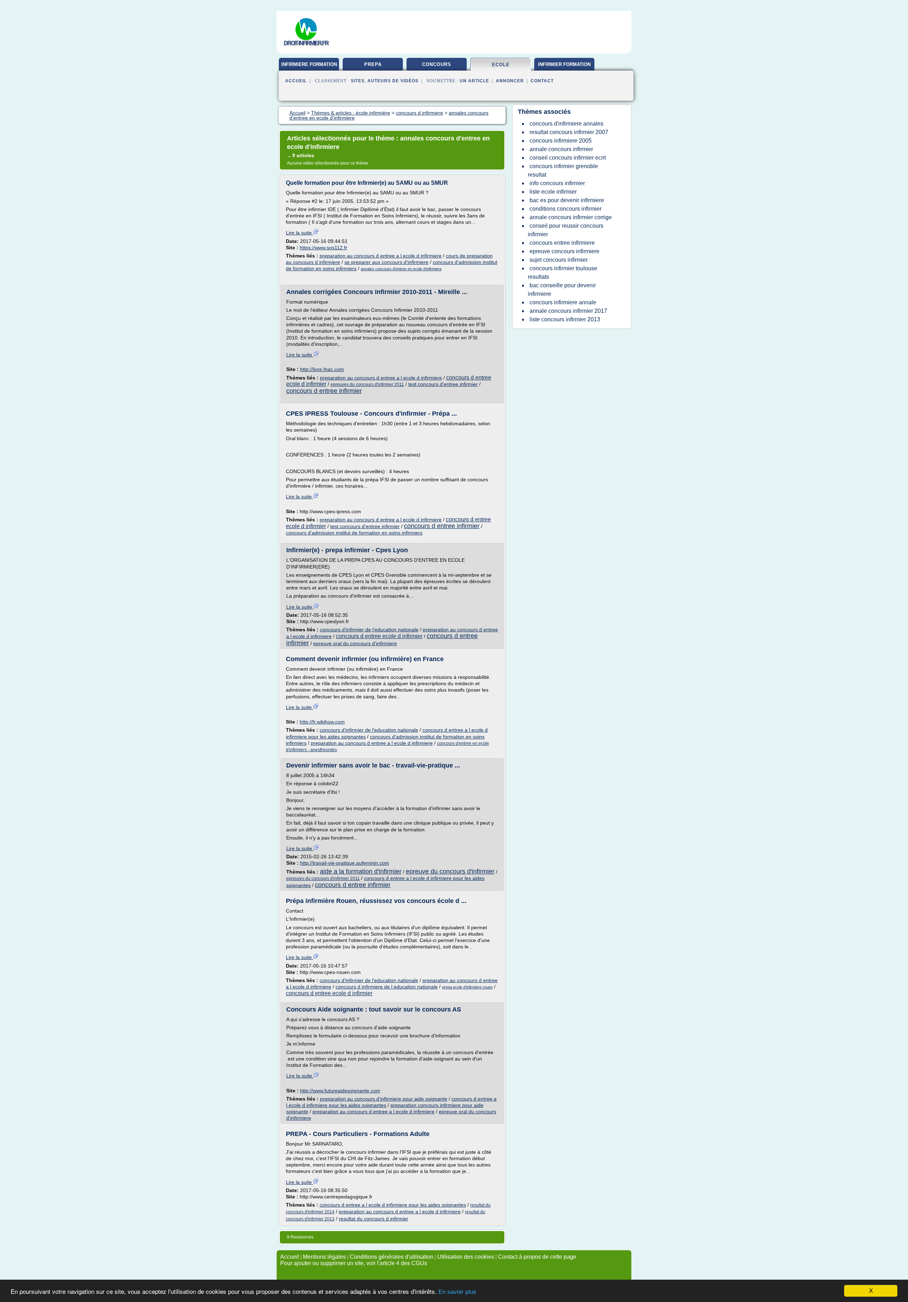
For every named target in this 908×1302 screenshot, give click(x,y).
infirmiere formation (309, 64)
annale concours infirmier (561, 149)
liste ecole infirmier (553, 192)
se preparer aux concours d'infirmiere (386, 262)
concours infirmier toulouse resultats (562, 272)
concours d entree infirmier (324, 390)
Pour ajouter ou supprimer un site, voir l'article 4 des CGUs (353, 1263)
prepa (373, 64)
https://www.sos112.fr (323, 247)
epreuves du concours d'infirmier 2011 (367, 384)
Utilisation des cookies (465, 1257)
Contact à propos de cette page (537, 1257)
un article (474, 80)
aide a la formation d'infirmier (361, 871)
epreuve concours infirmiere (564, 251)
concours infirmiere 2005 (561, 141)
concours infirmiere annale (563, 302)
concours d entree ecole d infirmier (379, 636)
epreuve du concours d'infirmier (450, 871)
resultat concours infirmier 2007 (569, 132)
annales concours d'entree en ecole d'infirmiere (401, 269)
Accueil (296, 80)
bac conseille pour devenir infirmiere (562, 289)
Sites (358, 80)
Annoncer (510, 80)
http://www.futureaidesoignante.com (340, 1090)
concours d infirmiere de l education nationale (387, 987)
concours (436, 64)
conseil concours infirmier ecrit (568, 158)
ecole (501, 64)
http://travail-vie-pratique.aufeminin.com (344, 863)
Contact (542, 80)
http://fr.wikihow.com (322, 722)
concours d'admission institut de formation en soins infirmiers (354, 533)
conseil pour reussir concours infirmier (565, 230)
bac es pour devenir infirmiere (567, 200)
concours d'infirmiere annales (566, 124)
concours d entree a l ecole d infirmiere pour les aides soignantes (393, 1205)
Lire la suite (299, 233)
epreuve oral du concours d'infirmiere (355, 643)
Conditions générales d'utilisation (391, 1257)
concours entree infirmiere (562, 243)
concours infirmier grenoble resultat (563, 170)
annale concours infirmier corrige (571, 217)
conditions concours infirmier (566, 209)
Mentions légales (324, 1257)
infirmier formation (564, 64)
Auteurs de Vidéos (393, 80)
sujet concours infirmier (559, 260)
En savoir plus (457, 1292)
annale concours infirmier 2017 (568, 311)
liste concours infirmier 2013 (565, 319)
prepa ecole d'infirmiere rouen (467, 987)
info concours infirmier (557, 183)
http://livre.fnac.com (322, 369)
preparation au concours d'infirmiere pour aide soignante (383, 1099)
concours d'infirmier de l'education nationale (369, 629)
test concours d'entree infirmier (443, 384)
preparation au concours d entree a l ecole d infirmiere (381, 256)
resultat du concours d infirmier (373, 1218)
